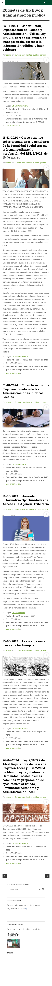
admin (8, 55)
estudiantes (27, 55)
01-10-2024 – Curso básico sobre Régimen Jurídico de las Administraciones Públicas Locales (26, 391)
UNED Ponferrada (20, 728)
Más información (13, 125)
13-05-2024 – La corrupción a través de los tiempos (24, 643)
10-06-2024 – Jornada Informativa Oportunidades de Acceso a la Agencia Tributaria (26, 500)
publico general (39, 55)
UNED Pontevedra (20, 106)
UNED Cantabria (19, 464)
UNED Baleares (18, 613)
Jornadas (30, 509)
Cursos (18, 55)
